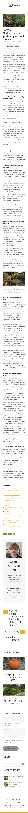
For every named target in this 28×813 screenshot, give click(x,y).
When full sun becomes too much (14, 702)
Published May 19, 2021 (16, 41)
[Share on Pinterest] (9, 534)
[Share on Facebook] (6, 534)
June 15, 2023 (14, 698)
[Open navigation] (14, 8)
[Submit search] (14, 11)
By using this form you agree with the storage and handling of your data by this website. (14, 740)
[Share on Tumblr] (11, 534)
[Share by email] (14, 534)
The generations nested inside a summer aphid (16, 783)
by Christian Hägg (6, 41)
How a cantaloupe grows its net (16, 777)
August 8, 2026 (12, 779)
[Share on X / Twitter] (4, 534)
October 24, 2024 (14, 672)
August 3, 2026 (12, 786)
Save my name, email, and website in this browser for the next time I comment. (13, 723)
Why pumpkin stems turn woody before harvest (14, 677)
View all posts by (14, 596)
